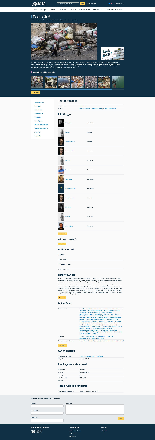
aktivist (90, 309)
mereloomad (118, 321)
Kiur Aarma (68, 123)
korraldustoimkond (91, 317)
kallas (103, 312)
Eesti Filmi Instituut (85, 108)
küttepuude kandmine (115, 317)
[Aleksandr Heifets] (61, 141)
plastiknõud (110, 336)
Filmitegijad (43, 10)
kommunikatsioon (84, 316)
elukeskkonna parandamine (95, 310)
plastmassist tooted (85, 338)
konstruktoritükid (90, 336)
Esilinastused (38, 110)
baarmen (106, 309)
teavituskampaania (85, 330)
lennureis (82, 319)
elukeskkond (83, 310)
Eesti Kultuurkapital (96, 108)
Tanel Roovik (68, 179)
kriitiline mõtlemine (103, 317)
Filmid (35, 10)
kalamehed (97, 312)
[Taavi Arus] (61, 170)
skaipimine (89, 328)
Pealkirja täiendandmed (41, 124)
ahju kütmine (83, 309)
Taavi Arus (68, 170)
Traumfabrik (83, 106)
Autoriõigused (38, 121)
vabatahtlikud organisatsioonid (96, 332)
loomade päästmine (85, 321)
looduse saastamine (91, 319)
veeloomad (109, 332)
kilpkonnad (106, 314)
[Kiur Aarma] (61, 123)
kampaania (109, 312)
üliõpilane (88, 333)
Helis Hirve (68, 207)
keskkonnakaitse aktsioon (86, 314)
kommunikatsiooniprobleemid (98, 316)
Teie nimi (33, 403)
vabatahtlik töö (104, 330)
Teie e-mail (34, 410)
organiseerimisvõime (96, 325)
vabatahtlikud (113, 330)
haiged (118, 310)
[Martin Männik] (61, 226)
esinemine (112, 310)
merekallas (110, 321)
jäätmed (82, 336)
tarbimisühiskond (107, 328)
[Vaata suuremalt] (64, 41)
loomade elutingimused (112, 319)
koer (112, 314)
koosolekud (119, 316)
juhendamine (83, 312)
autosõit (96, 309)
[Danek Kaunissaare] (61, 188)
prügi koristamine (96, 326)
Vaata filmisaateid (84, 10)
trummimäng (94, 330)
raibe (97, 338)
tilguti (102, 338)
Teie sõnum (68, 403)
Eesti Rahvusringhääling (109, 108)
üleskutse (82, 333)
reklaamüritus (112, 326)
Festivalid (73, 10)
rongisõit (82, 328)
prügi (93, 338)
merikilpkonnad (91, 323)
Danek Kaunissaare (70, 188)
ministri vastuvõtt (84, 325)
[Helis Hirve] (61, 207)
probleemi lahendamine (109, 325)
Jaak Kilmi (56, 20)
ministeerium (116, 323)
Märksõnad (63, 10)
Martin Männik (69, 226)
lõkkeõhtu (94, 321)
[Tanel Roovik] (61, 179)
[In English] (112, 3)
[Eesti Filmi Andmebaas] (38, 3)
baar (101, 309)
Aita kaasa (37, 132)
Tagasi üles (37, 136)
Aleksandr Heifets (64, 20)
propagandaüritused (85, 326)
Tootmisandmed (39, 102)
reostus (120, 326)
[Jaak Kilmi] (61, 132)
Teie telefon (34, 417)
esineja (105, 310)
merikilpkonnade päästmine (104, 323)
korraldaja (82, 317)
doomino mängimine (115, 309)
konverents (111, 316)
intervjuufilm (83, 341)
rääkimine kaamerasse (94, 341)
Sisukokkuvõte (38, 113)
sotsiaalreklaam (97, 328)
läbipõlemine (102, 321)
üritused (95, 333)
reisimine (105, 326)
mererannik (82, 323)
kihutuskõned (98, 314)
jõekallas (90, 312)
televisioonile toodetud (117, 341)
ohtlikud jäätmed (100, 336)
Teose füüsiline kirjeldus (41, 128)
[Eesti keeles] (109, 3)
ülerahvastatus (118, 332)
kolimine (117, 314)
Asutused (53, 10)
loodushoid (101, 319)
